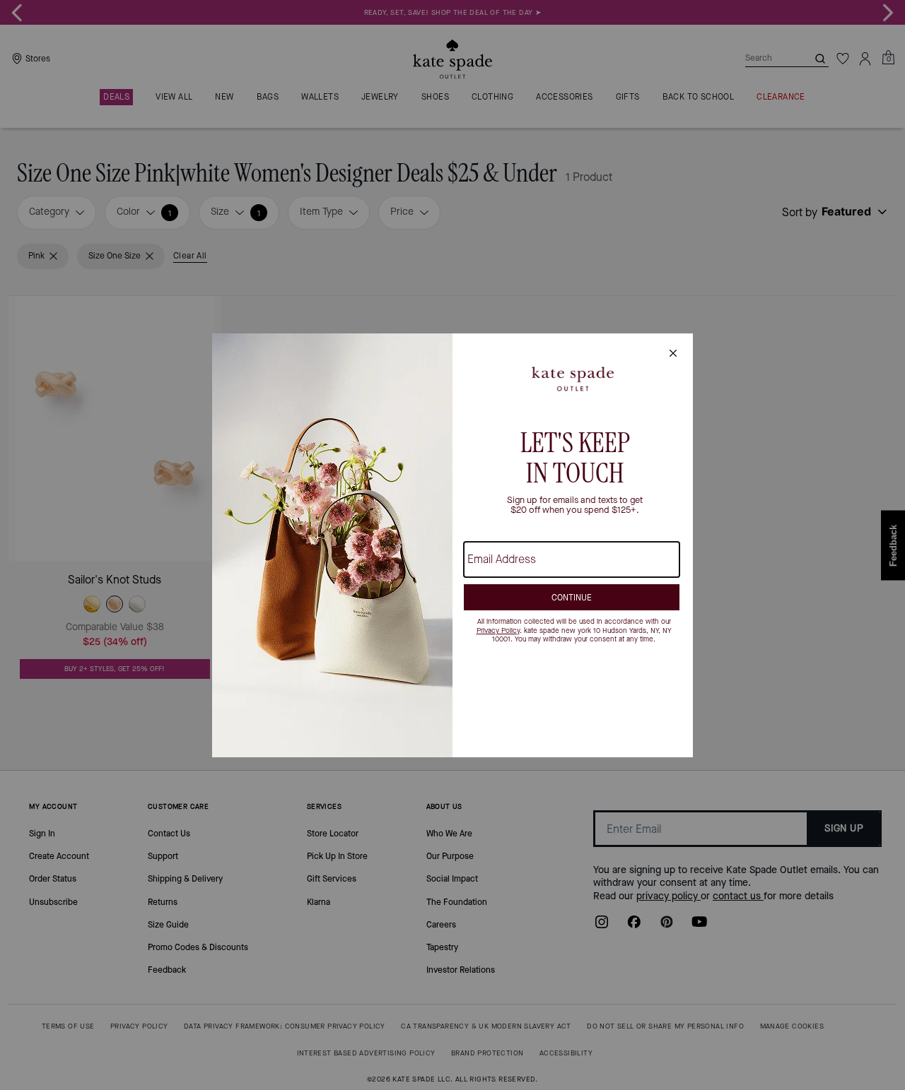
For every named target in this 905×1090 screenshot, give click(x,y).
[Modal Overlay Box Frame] (452, 545)
